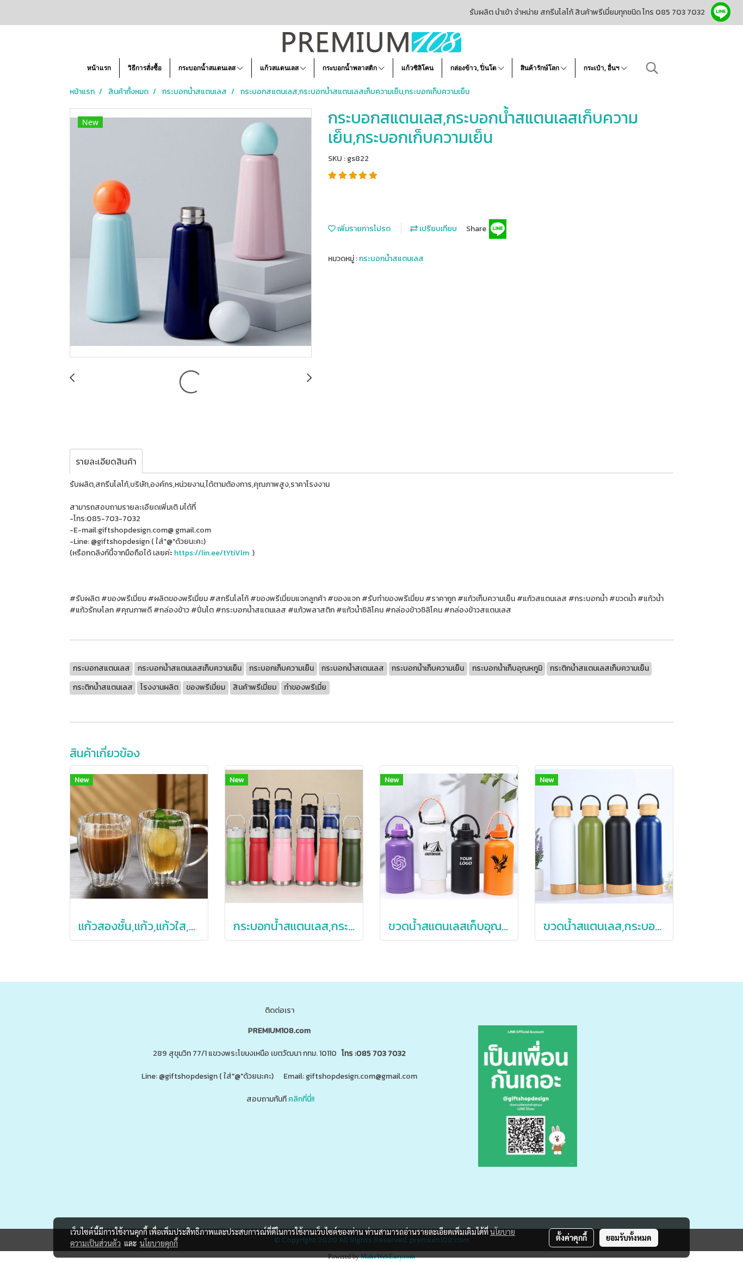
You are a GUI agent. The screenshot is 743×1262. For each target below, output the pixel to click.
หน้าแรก (99, 67)
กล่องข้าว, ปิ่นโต (474, 67)
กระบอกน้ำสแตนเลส (207, 67)
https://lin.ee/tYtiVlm (211, 553)
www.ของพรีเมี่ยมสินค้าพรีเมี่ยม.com (193, 1142)
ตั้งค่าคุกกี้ (571, 1237)
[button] (652, 68)
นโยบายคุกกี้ (159, 1243)
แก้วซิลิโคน (417, 67)
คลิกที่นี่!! (301, 1099)
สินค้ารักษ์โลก (541, 67)
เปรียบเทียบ (437, 228)
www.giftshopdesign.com (301, 1142)
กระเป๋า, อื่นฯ (602, 67)
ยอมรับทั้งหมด (629, 1237)
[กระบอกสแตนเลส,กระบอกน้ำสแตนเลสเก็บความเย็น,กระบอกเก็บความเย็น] (190, 233)
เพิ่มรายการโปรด (363, 228)
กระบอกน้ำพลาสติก (351, 67)
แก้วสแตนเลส (280, 67)
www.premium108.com (385, 1142)
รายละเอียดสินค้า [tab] (106, 461)
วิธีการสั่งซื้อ (145, 67)
